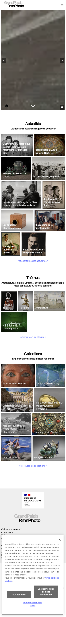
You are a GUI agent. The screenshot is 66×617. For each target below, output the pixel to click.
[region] (33, 575)
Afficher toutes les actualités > (33, 261)
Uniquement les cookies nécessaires (46, 592)
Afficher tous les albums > (33, 337)
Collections (7, 532)
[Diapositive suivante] (62, 60)
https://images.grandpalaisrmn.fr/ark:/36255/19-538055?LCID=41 (4, 106)
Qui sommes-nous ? (11, 529)
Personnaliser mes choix (32, 604)
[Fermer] (59, 539)
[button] (62, 4)
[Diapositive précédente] (4, 60)
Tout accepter (19, 595)
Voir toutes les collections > (33, 466)
